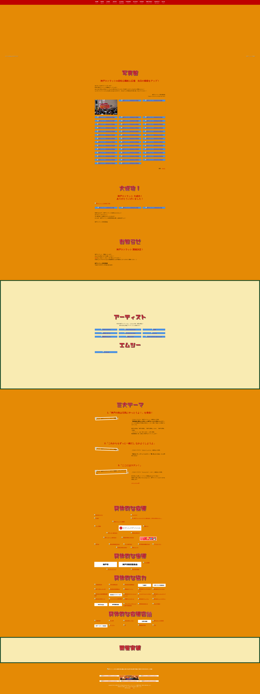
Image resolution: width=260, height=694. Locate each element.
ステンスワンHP (135, 483)
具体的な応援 (121, 2)
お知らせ (102, 2)
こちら (131, 687)
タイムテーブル (149, 2)
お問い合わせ (157, 2)
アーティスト (115, 2)
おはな (163, 168)
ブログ (163, 2)
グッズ (142, 2)
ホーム (96, 2)
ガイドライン (108, 2)
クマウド (128, 2)
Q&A (96, 257)
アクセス (135, 2)
